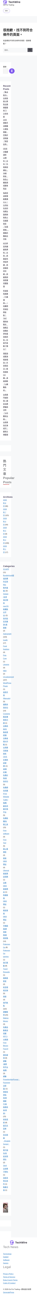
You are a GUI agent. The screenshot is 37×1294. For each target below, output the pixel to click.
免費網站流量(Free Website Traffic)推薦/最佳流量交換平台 (6, 800)
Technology (7, 1254)
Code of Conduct (9, 1283)
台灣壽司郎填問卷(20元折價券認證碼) (5, 757)
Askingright (7, 634)
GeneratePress (8, 1292)
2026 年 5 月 (5, 531)
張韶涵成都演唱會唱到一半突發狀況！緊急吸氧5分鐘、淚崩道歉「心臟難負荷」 (5, 372)
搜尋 (4, 67)
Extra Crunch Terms (10, 1280)
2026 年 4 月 (5, 540)
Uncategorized (8, 677)
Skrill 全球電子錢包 (5, 1169)
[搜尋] (30, 50)
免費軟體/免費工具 (5, 821)
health (5, 640)
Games (5, 1263)
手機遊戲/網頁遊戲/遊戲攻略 (5, 932)
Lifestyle (6, 664)
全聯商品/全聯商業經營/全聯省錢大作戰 (5, 735)
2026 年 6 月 (5, 521)
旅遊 (4, 996)
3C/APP (6, 569)
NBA (4, 671)
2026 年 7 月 (5, 512)
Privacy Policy (8, 1274)
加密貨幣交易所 (5, 1181)
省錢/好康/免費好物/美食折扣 (5, 775)
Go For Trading (8, 5)
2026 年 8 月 (5, 503)
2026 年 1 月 (5, 549)
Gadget (5, 1257)
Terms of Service (9, 1277)
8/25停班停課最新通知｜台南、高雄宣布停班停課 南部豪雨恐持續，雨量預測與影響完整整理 (5, 265)
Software (6, 1260)
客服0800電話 (5, 861)
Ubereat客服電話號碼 (6, 873)
